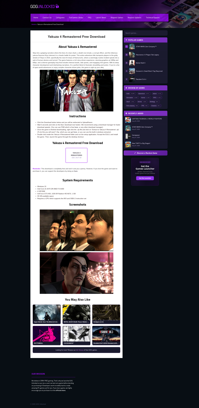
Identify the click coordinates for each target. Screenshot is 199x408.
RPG (157, 97)
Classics (155, 106)
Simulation (131, 97)
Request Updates (134, 17)
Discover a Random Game (147, 153)
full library (79, 350)
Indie (130, 93)
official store (60, 390)
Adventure (143, 93)
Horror (145, 97)
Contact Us (47, 17)
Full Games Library (76, 17)
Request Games (117, 17)
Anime (142, 102)
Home (35, 17)
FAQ (89, 17)
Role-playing (132, 106)
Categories (60, 17)
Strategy (154, 102)
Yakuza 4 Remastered (76, 155)
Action (157, 93)
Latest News (101, 17)
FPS (144, 106)
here (76, 127)
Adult (130, 102)
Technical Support (153, 17)
